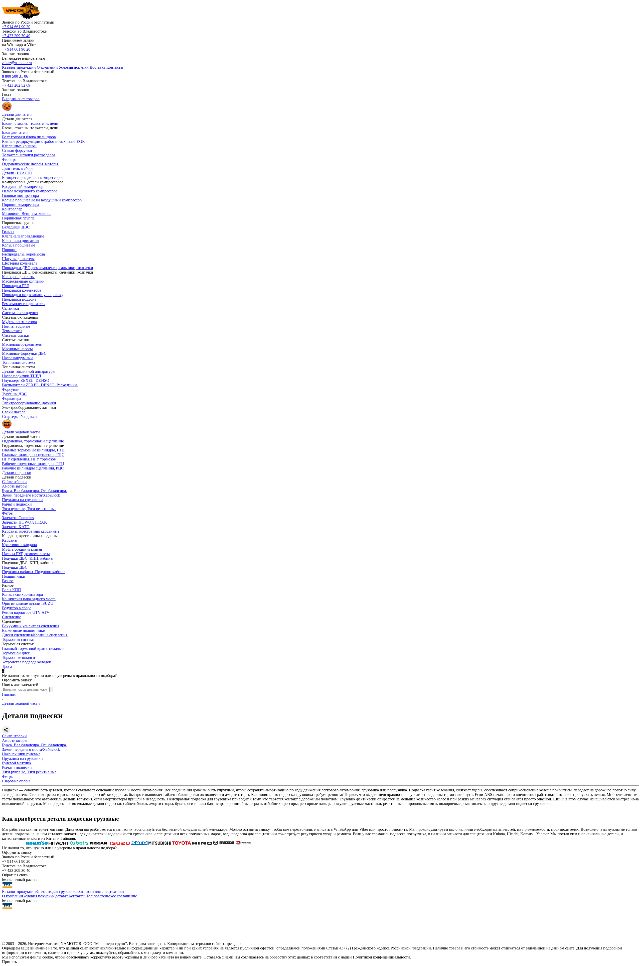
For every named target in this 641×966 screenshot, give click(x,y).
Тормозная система (18, 639)
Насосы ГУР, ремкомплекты (26, 554)
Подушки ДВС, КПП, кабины (27, 558)
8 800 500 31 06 (15, 76)
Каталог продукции (19, 891)
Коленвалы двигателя (20, 240)
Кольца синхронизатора (22, 594)
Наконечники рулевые (21, 754)
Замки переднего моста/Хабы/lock (31, 495)
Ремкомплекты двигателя (23, 304)
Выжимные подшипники (23, 630)
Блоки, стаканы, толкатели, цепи (30, 123)
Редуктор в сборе (16, 608)
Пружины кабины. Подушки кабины (33, 572)
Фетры (8, 513)
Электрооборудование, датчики (29, 403)
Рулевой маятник (16, 763)
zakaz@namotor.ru (17, 63)
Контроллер (12, 209)
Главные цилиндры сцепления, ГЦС (33, 454)
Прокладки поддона (19, 299)
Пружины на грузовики (22, 500)
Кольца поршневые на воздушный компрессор (42, 200)
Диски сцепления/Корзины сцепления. (35, 635)
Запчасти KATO (16, 527)
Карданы (9, 540)
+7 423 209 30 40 (16, 36)
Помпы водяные (16, 326)
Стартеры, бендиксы (19, 416)
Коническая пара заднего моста (29, 599)
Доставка (61, 896)
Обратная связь (15, 875)
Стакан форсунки (17, 150)
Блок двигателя (15, 132)
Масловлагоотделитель (22, 344)
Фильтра (9, 159)
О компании (12, 896)
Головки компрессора (20, 195)
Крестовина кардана (19, 545)
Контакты (77, 896)
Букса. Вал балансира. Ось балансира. (34, 491)
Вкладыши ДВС (16, 227)
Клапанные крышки (19, 146)
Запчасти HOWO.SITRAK (24, 522)
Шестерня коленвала (19, 263)
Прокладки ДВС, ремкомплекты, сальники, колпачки (47, 268)
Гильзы (8, 231)
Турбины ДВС (14, 394)
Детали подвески (16, 472)
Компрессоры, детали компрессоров (33, 177)
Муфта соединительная (22, 549)
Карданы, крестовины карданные (30, 531)
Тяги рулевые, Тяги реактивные (29, 509)
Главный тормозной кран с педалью (33, 648)
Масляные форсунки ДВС (24, 353)
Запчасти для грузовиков (57, 891)
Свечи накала (13, 412)
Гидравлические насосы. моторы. (30, 164)
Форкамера (11, 398)
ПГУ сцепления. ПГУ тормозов (29, 459)
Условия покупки (38, 896)
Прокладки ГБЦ (16, 286)
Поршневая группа (18, 218)
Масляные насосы (17, 349)
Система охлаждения (20, 313)
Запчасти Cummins (18, 518)
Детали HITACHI (17, 173)
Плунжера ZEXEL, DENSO (25, 380)
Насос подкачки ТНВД (21, 376)
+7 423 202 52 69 (16, 85)
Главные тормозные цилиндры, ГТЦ (33, 450)
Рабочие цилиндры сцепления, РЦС (33, 468)
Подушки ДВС (15, 567)
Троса (7, 666)
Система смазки (15, 335)
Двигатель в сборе (17, 168)
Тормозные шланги (18, 657)
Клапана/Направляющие (23, 236)
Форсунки (11, 389)
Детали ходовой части (21, 703)
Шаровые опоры (16, 781)
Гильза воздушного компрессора (29, 191)
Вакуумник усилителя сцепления (30, 626)
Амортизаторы (14, 486)
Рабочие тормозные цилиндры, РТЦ (33, 463)
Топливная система (18, 362)
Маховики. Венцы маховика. (26, 213)
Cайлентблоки (14, 481)
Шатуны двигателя (18, 259)
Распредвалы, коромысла (23, 254)
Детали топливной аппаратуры (28, 371)
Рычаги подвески (17, 504)
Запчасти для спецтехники (101, 891)
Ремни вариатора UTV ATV (26, 612)
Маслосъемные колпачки (23, 281)
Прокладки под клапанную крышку (32, 295)
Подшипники (13, 576)
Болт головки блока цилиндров (29, 137)
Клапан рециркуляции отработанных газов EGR (43, 141)
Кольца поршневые (18, 245)
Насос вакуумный (17, 358)
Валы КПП (11, 590)
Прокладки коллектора (21, 290)
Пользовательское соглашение (111, 896)
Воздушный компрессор (22, 186)
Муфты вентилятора (19, 322)
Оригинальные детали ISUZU (27, 603)
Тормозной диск (16, 653)
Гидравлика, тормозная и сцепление (33, 441)
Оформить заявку (17, 680)
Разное (8, 581)
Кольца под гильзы (18, 277)
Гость (6, 94)
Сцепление (11, 617)
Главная (9, 694)
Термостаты (12, 331)
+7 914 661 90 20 (16, 27)
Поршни (9, 250)
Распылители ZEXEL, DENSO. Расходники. (40, 385)
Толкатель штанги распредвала (28, 155)
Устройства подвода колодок (26, 662)
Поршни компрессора (20, 204)
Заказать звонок (15, 54)
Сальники (10, 308)
